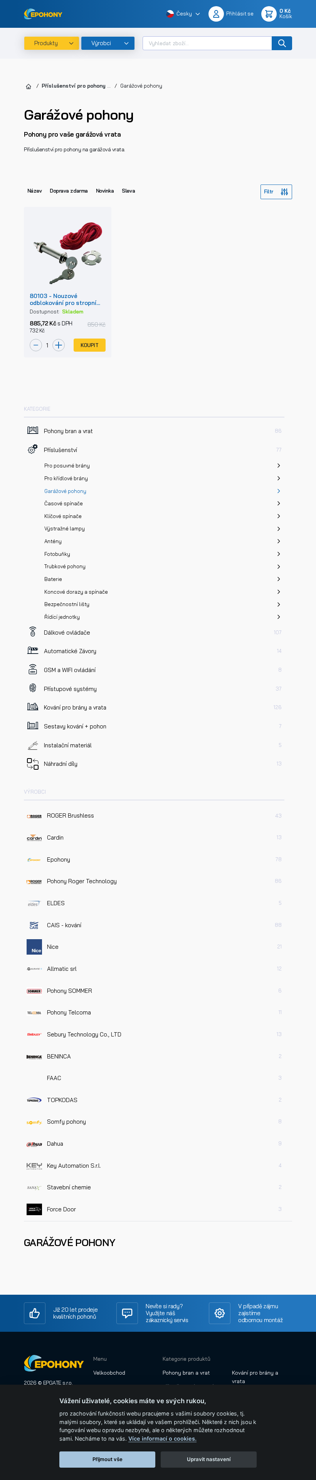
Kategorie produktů (186, 1358)
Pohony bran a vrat (186, 1372)
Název (34, 191)
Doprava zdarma (68, 191)
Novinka (105, 191)
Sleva (128, 191)
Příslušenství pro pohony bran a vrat (89, 86)
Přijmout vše (107, 1459)
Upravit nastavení (208, 1459)
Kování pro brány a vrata (255, 1377)
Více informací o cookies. (162, 1438)
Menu (100, 1358)
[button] (183, 14)
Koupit (89, 345)
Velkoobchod (109, 1372)
